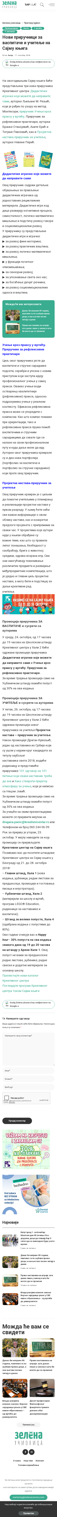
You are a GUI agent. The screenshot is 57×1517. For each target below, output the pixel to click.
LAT (34, 4)
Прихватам (28, 1513)
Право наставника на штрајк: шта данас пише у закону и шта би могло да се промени (37, 1278)
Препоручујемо (11, 28)
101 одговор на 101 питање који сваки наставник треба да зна (27, 776)
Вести (26, 28)
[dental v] (26, 1194)
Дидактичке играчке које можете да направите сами (26, 96)
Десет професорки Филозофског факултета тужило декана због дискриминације (40, 1407)
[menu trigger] (51, 5)
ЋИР (27, 4)
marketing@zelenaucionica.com (28, 1497)
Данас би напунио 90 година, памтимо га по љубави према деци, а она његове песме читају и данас (14, 1367)
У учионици (10, 32)
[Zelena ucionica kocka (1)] (26, 1149)
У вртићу (38, 28)
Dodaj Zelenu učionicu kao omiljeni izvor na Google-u (30, 64)
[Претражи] (41, 5)
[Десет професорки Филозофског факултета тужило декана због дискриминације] (42, 1388)
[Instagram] (32, 1452)
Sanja (10, 55)
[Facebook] (25, 1452)
